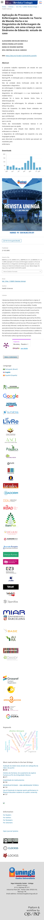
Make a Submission (11, 357)
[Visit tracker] (4, 803)
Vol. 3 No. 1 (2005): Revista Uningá (26, 7)
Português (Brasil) (11, 369)
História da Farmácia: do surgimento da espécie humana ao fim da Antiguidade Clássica (19, 774)
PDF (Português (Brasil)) (12, 241)
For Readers (7, 815)
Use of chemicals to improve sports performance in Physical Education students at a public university (20, 791)
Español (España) (11, 375)
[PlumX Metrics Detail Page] (6, 345)
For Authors (7, 817)
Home (4, 7)
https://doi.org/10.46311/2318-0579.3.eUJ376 (21, 56)
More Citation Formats (10, 271)
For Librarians (8, 823)
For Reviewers (8, 820)
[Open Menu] (2, 2)
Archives (11, 7)
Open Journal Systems (10, 831)
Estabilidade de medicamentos (13, 780)
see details (24, 348)
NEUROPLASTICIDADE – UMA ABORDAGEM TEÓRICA (21, 785)
